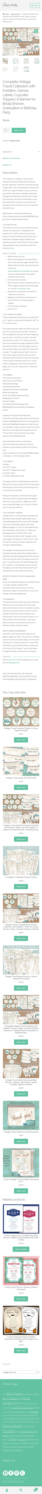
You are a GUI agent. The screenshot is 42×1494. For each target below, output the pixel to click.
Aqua (4, 1394)
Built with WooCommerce (13, 1481)
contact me (12, 660)
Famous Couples (18, 1412)
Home (7, 14)
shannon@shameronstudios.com (20, 271)
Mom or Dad (35, 1421)
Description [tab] (7, 152)
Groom (8, 1415)
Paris (23, 1426)
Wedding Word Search (11, 1443)
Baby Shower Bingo (28, 1394)
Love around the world (22, 1421)
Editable (36, 1407)
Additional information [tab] (11, 158)
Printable (9, 1431)
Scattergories (15, 1435)
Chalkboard (26, 1403)
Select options (21, 1249)
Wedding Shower (17, 1439)
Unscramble (28, 1435)
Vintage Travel (15, 14)
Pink (33, 1426)
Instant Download (18, 1418)
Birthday (13, 1398)
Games (34, 1411)
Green (4, 1415)
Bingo (5, 1398)
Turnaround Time (23, 288)
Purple (17, 1431)
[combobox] (21, 1372)
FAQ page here (14, 662)
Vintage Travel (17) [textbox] (20, 1372)
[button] (36, 31)
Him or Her (15, 1415)
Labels (11, 1421)
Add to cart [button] (21, 740)
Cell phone (17, 1403)
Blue (20, 1398)
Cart (32, 1488)
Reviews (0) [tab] (7, 165)
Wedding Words (33, 1439)
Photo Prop (28, 1426)
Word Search (16, 1450)
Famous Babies (7, 1412)
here (12, 248)
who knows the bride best (19, 1447)
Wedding (5, 1439)
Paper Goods (12, 1426)
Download (28, 1407)
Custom (17, 1407)
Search (21, 1490)
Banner (36, 1394)
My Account (7, 1490)
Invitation (31, 1418)
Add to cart (18, 130)
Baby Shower (14, 1393)
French (28, 1412)
